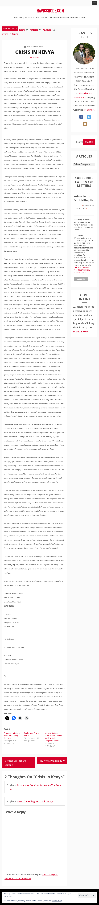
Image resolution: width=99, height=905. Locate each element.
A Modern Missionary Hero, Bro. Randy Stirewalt (13, 735)
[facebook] (81, 117)
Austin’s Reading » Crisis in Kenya (35, 801)
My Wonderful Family (51, 760)
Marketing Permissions (83, 220)
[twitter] (89, 117)
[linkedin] (85, 124)
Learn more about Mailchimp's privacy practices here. (82, 269)
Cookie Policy (57, 901)
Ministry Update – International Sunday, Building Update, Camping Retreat (53, 737)
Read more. (89, 109)
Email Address (80, 208)
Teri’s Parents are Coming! (15, 762)
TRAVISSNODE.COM (49, 10)
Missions (35, 57)
